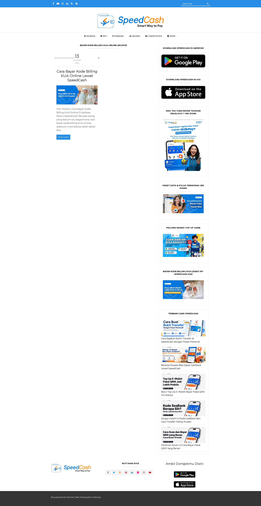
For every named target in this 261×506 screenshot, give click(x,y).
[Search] (207, 3)
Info (105, 36)
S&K (77, 497)
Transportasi (155, 36)
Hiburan (136, 36)
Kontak (70, 497)
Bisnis (172, 36)
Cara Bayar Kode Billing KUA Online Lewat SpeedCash (77, 75)
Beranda (90, 36)
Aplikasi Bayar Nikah (64, 58)
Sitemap (97, 497)
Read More (63, 137)
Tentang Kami (86, 497)
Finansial (119, 36)
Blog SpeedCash (58, 497)
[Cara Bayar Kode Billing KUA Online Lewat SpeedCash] (77, 94)
